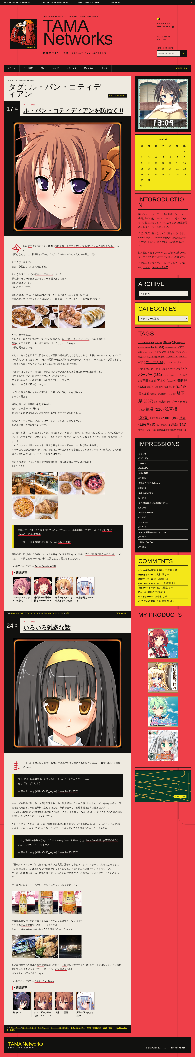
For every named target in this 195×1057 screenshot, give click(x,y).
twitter (157, 347)
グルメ (26, 104)
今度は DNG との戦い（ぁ (149, 583)
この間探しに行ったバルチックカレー (47, 254)
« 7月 (140, 186)
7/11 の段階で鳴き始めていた (100, 554)
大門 (30, 246)
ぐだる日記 (28, 68)
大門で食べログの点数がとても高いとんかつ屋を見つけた (84, 246)
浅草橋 (89, 1028)
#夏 (104, 530)
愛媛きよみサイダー (78, 1028)
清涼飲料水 (97, 1028)
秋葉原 (105, 1028)
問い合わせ (89, 68)
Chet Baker (16, 1028)
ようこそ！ (143, 454)
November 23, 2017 (68, 791)
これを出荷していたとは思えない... (153, 503)
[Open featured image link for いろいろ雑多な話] (67, 693)
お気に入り (71, 68)
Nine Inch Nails (17, 613)
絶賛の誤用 (143, 473)
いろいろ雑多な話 (47, 627)
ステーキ (170, 362)
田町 (172, 417)
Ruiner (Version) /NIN (45, 566)
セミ (42, 613)
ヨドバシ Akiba (44, 824)
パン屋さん (61, 969)
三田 (64, 965)
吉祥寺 (155, 394)
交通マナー (152, 387)
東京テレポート (173, 401)
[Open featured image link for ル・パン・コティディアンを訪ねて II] (67, 176)
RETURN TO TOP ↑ (179, 1048)
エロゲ (56, 68)
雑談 (33, 104)
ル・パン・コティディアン (75, 339)
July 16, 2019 (64, 542)
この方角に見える (56, 363)
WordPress (171, 347)
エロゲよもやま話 (146, 493)
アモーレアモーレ (44, 274)
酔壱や (40, 965)
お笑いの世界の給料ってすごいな (152, 532)
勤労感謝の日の (70, 803)
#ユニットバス (41, 844)
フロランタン (48, 420)
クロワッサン (73, 420)
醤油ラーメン (147, 430)
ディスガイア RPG (168, 368)
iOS (158, 343)
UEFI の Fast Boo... (147, 542)
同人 (43, 68)
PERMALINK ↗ (122, 613)
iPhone (169, 342)
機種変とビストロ (145, 575)
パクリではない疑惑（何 (148, 601)
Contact (142, 463)
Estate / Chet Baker (44, 981)
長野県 (161, 430)
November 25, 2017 (68, 852)
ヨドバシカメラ (43, 1028)
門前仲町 (171, 430)
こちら (171, 263)
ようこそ (12, 68)
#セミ (109, 530)
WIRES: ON (181, 68)
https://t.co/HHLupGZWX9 (99, 840)
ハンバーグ (168, 375)
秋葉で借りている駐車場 (72, 807)
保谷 (163, 387)
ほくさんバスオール (83, 868)
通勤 (178, 424)
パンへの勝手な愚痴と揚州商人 (151, 570)
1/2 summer (146, 342)
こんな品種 (26, 925)
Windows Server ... (147, 513)
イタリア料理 (164, 352)
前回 (14, 343)
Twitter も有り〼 (160, 267)
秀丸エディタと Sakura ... (149, 483)
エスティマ (174, 356)
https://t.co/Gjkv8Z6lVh (29, 534)
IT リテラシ (143, 522)
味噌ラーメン (168, 394)
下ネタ (165, 380)
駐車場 (181, 430)
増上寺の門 (35, 355)
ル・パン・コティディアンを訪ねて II (73, 110)
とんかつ (148, 352)
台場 (175, 386)
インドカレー (156, 356)
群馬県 (165, 425)
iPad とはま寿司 (145, 592)
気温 (155, 409)
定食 (157, 402)
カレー (155, 362)
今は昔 (105, 68)
